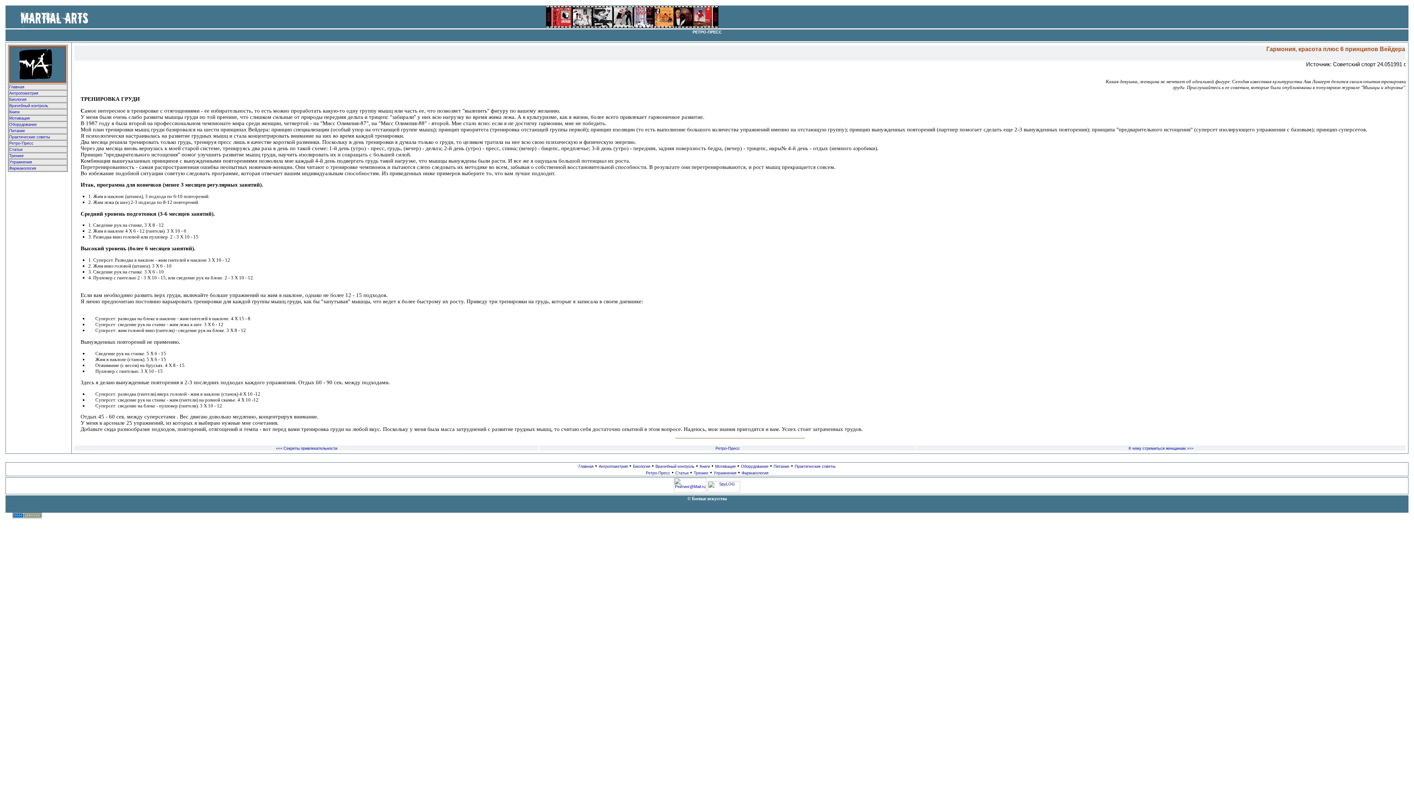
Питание (17, 130)
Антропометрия (23, 93)
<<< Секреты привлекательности (306, 448)
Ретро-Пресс (21, 143)
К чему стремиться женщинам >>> (1161, 448)
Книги (14, 112)
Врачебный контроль (28, 105)
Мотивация (19, 118)
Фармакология (22, 168)
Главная (16, 87)
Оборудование (23, 124)
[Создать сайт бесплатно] (27, 517)
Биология (18, 99)
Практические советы (29, 137)
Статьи (15, 149)
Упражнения (20, 162)
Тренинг (16, 155)
